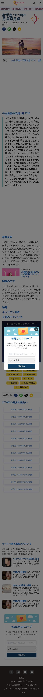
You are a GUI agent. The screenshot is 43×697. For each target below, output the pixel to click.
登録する (21, 366)
